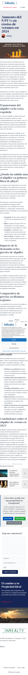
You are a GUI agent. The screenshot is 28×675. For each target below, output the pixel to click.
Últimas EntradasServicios (5, 658)
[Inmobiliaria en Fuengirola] (9, 3)
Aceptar (14, 339)
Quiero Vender (8, 518)
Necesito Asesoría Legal (14, 523)
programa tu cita (6, 602)
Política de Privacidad (15, 351)
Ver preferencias (14, 348)
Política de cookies (6, 351)
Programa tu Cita (5, 654)
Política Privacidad (9, 667)
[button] (26, 325)
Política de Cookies (14, 672)
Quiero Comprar (20, 518)
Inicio (1, 651)
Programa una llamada (10, 7)
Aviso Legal (23, 351)
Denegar (14, 344)
